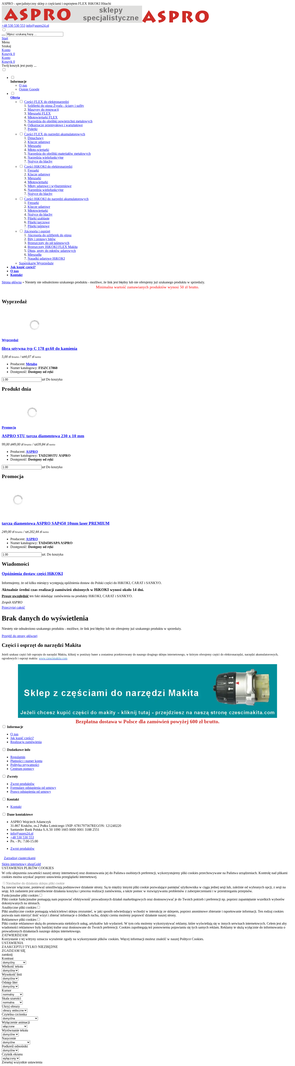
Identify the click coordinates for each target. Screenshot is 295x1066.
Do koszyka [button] (54, 379)
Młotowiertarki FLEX (43, 117)
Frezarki (33, 170)
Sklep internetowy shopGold (21, 864)
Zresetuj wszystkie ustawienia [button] (22, 1062)
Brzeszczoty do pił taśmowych (48, 243)
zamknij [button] (7, 954)
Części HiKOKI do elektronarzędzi (48, 166)
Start (5, 38)
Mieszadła (34, 254)
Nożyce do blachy (40, 161)
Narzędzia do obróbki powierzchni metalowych (60, 121)
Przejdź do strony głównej (19, 636)
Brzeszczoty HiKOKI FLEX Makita (53, 247)
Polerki (32, 129)
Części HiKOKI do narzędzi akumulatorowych (56, 199)
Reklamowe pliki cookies (19, 919)
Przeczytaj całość (13, 607)
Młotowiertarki (38, 182)
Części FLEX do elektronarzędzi (46, 102)
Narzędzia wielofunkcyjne (45, 157)
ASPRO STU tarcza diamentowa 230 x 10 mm (43, 436)
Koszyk (8, 61)
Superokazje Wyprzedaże (36, 263)
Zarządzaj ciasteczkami (19, 858)
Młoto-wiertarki (38, 150)
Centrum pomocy (22, 769)
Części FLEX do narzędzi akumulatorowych (54, 134)
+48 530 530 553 (13, 25)
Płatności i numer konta (26, 761)
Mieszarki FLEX (39, 113)
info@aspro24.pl (37, 25)
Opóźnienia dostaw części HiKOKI (32, 573)
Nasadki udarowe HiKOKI (46, 258)
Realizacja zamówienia (26, 742)
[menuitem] (151, 83)
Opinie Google (29, 89)
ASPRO (32, 451)
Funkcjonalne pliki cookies (20, 895)
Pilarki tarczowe (39, 222)
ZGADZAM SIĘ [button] (13, 950)
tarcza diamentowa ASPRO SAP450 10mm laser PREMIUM (55, 523)
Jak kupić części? (22, 738)
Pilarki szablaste (38, 218)
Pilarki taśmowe (38, 226)
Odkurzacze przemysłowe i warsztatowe (55, 125)
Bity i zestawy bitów (42, 239)
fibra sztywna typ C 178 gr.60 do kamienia (39, 348)
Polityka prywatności (24, 765)
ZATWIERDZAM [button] (14, 935)
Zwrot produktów (22, 784)
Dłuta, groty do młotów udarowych (52, 251)
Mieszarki (34, 146)
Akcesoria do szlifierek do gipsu (49, 235)
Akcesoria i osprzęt (37, 231)
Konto (6, 50)
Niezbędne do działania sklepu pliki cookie (35, 883)
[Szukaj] (3, 35)
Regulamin (17, 757)
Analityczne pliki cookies (19, 907)
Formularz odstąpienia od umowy (33, 788)
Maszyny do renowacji (43, 109)
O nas (23, 85)
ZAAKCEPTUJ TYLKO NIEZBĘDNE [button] (30, 947)
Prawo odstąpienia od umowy (30, 791)
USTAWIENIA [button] (12, 943)
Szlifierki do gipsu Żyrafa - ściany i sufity (56, 105)
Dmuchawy (36, 138)
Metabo (31, 364)
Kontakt (15, 807)
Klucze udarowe (39, 142)
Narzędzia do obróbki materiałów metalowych (59, 153)
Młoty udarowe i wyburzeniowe (49, 186)
